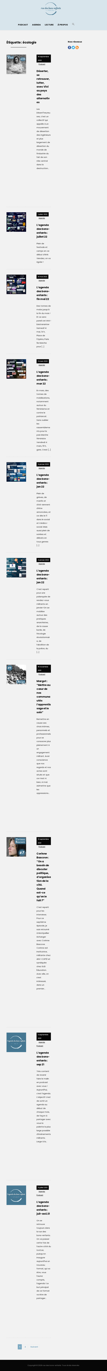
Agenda (42, 218)
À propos (63, 24)
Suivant (34, 1347)
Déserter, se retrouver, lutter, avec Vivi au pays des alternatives (43, 86)
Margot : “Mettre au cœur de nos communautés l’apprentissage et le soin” (44, 696)
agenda (36, 24)
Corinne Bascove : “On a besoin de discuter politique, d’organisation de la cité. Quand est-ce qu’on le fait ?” (44, 877)
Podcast (23, 24)
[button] (73, 24)
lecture (49, 24)
